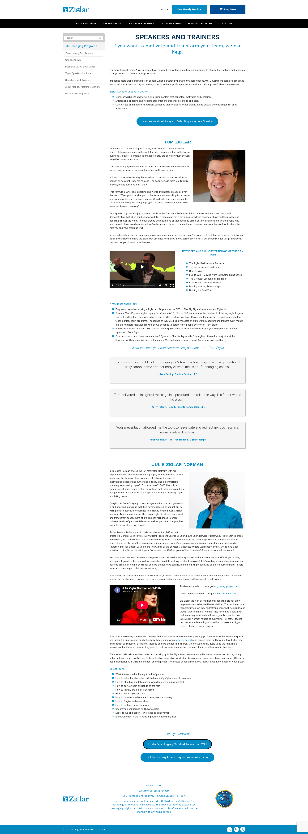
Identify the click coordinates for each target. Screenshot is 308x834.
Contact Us (225, 23)
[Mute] (160, 285)
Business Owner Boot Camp (80, 66)
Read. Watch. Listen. (200, 23)
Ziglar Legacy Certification (79, 53)
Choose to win (73, 60)
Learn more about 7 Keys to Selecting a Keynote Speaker (177, 121)
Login (162, 9)
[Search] (100, 38)
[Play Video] (113, 285)
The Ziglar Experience (141, 23)
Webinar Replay (112, 23)
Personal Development (77, 93)
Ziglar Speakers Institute (78, 73)
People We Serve (86, 23)
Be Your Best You (226, 593)
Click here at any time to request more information (177, 757)
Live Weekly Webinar (189, 9)
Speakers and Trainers (78, 80)
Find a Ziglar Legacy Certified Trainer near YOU (177, 744)
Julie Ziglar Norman (177, 464)
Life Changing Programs (81, 46)
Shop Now (229, 9)
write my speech (184, 640)
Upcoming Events (171, 23)
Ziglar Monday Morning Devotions (83, 86)
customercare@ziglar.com (154, 790)
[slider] (139, 285)
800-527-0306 (154, 785)
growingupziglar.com (227, 586)
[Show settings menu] (166, 285)
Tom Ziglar (177, 142)
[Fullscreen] (172, 285)
